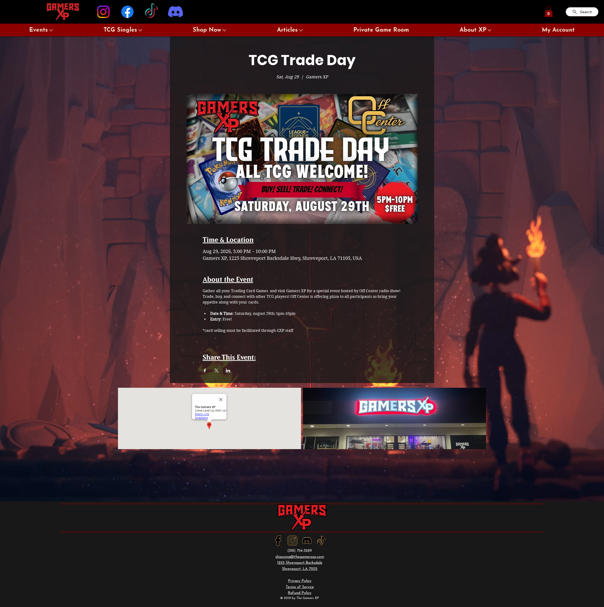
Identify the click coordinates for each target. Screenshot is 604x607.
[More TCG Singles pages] (140, 30)
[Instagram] (103, 12)
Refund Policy (299, 593)
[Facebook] (127, 12)
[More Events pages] (51, 30)
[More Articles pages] (301, 30)
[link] (548, 12)
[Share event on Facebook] (205, 370)
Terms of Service (300, 587)
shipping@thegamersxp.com (299, 557)
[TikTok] (151, 12)
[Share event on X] (216, 370)
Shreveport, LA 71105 (299, 569)
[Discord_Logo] (307, 540)
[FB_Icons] (278, 540)
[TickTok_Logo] (321, 540)
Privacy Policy (299, 581)
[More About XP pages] (489, 30)
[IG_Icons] (292, 540)
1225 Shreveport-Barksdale (299, 563)
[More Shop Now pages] (224, 30)
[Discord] (175, 12)
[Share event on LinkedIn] (228, 370)
